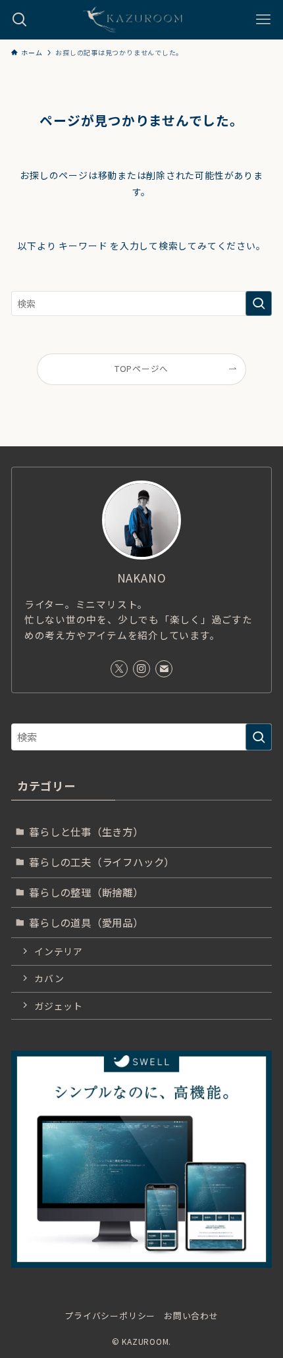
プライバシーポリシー (109, 1315)
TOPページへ (141, 368)
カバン (49, 978)
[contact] (163, 668)
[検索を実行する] (258, 303)
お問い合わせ (191, 1315)
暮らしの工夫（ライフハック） (101, 861)
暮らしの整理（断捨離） (86, 892)
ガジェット (58, 1005)
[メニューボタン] (263, 19)
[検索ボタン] (19, 19)
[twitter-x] (119, 668)
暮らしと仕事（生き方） (86, 831)
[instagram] (141, 668)
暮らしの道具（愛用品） (86, 922)
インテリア (58, 951)
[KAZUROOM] (141, 19)
